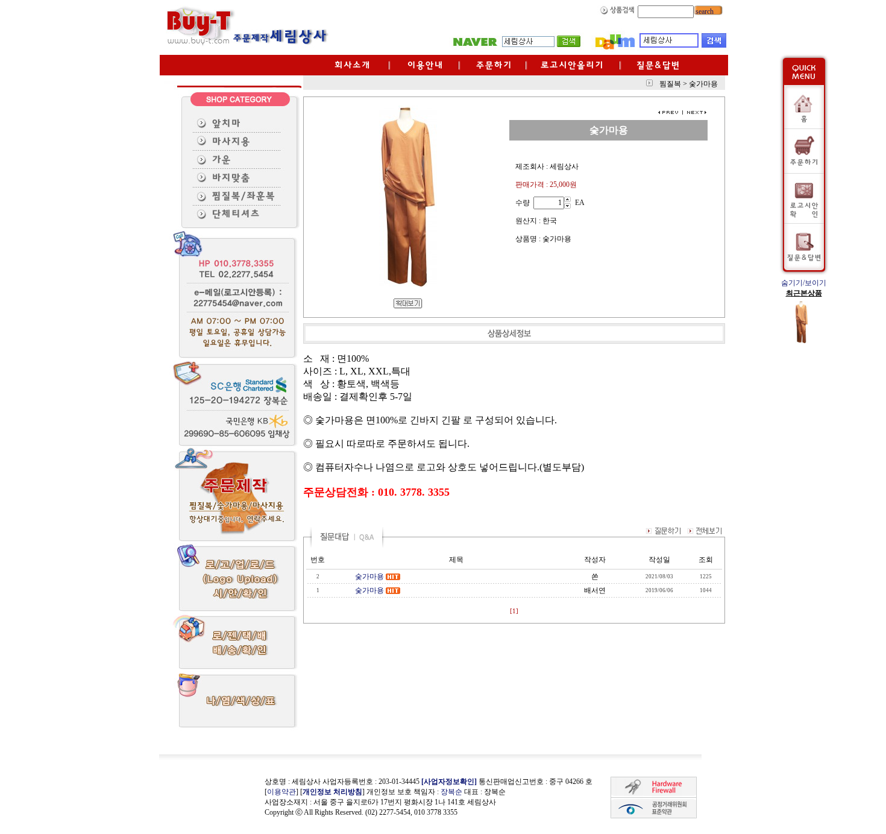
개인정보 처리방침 (332, 792)
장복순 (451, 792)
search (704, 11)
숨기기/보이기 (803, 283)
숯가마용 (369, 576)
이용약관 (281, 792)
